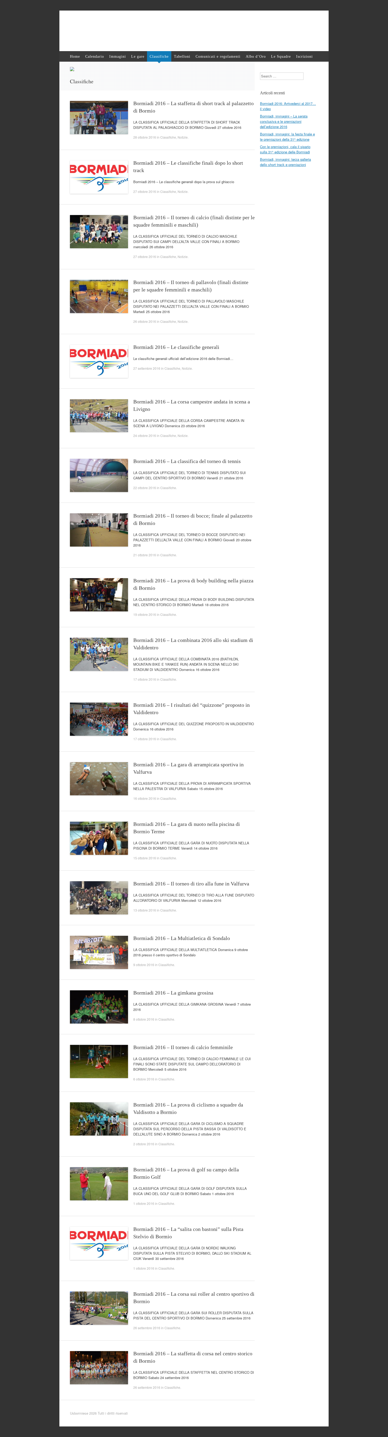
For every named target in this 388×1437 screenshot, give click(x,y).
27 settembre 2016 (146, 368)
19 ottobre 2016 (144, 614)
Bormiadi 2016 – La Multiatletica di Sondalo (181, 938)
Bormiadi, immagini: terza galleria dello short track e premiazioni (285, 162)
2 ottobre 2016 (143, 1144)
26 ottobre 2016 (144, 321)
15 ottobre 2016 (144, 858)
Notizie (183, 137)
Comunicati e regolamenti (218, 56)
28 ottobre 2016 (144, 137)
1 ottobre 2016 (143, 1203)
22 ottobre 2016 (144, 487)
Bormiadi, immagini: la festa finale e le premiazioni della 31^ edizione (287, 136)
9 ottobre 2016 (143, 964)
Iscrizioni (304, 56)
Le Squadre (281, 56)
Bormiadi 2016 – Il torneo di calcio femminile (183, 1047)
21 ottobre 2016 (144, 555)
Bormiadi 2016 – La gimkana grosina (173, 993)
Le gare (137, 56)
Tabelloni (182, 56)
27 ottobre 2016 (144, 191)
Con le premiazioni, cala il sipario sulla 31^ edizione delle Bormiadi (285, 149)
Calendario (94, 56)
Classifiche (159, 56)
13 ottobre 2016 (144, 910)
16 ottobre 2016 (144, 798)
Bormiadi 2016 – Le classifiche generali (176, 347)
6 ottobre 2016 (143, 1079)
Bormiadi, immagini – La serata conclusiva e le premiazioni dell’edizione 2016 (283, 121)
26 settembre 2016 (146, 1328)
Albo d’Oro (256, 56)
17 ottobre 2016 (144, 679)
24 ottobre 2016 (144, 435)
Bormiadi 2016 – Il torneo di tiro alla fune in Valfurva (191, 883)
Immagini (117, 56)
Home (75, 56)
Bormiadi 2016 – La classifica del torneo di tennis (187, 461)
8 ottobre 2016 (143, 1019)
